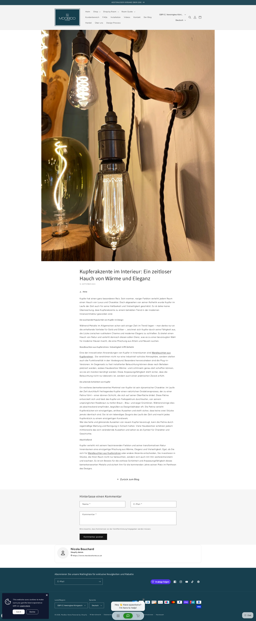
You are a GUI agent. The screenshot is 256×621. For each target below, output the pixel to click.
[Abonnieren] (100, 581)
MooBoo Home (66, 615)
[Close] (46, 595)
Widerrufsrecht (95, 615)
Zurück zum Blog (129, 479)
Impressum (160, 615)
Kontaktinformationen (145, 615)
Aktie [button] (85, 292)
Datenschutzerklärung (112, 615)
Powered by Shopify (79, 615)
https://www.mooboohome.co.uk (87, 556)
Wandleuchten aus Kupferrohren (104, 453)
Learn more (25, 606)
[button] (97, 12)
